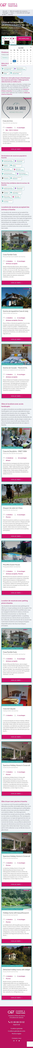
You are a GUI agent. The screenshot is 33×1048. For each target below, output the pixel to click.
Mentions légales (16, 1033)
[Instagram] (14, 1041)
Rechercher (24, 38)
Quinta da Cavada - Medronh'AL (15, 368)
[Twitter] (19, 1041)
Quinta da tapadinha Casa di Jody (15, 311)
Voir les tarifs (16, 149)
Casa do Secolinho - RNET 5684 (15, 451)
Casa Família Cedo (10, 254)
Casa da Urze (8, 121)
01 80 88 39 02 (17, 1022)
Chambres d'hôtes (7, 57)
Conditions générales (17, 1028)
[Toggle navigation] (32, 3)
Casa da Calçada (9, 709)
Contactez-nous (16, 1038)
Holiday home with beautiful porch (16, 913)
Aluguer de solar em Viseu (13, 508)
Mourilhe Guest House (11, 565)
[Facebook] (16, 1041)
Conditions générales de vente (16, 1031)
